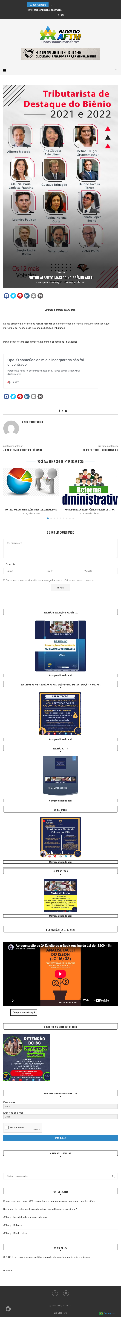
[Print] (40, 296)
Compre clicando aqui (60, 675)
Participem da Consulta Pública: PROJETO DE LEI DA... (90, 509)
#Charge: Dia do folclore (16, 1233)
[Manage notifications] (8, 1308)
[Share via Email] (66, 410)
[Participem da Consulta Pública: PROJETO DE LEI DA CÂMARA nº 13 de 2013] (90, 486)
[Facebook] (58, 15)
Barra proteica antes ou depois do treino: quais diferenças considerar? (40, 1209)
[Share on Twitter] (13, 296)
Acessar (7, 1270)
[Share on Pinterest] (20, 296)
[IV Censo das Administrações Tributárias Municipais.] (31, 486)
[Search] (116, 70)
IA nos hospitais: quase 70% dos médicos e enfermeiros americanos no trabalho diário (49, 1201)
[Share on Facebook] (6, 296)
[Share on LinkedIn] (27, 296)
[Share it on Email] (33, 296)
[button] (51, 4)
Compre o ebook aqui (24, 1012)
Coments (10, 564)
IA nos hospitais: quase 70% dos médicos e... (46, 9)
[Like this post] (56, 410)
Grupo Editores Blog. (49, 282)
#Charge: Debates (12, 1225)
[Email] (62, 15)
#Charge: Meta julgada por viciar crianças (25, 1217)
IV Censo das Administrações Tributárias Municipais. (31, 509)
